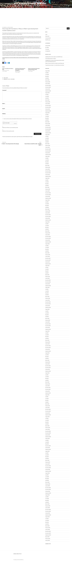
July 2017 (46, 267)
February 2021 (47, 189)
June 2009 (47, 442)
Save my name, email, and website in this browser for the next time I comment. (18, 118)
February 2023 (47, 145)
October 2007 (47, 447)
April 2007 (47, 458)
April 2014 (47, 338)
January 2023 (47, 147)
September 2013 (48, 351)
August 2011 (47, 394)
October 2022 (47, 152)
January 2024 (47, 125)
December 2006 (48, 465)
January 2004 (47, 529)
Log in (46, 34)
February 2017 (47, 276)
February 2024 (47, 123)
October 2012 (47, 369)
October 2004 (47, 513)
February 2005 (47, 505)
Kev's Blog (6, 77)
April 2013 (47, 358)
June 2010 (47, 420)
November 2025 (48, 87)
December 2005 (48, 487)
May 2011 (46, 400)
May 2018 (47, 249)
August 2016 (47, 287)
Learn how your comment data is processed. (25, 136)
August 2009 (47, 438)
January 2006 (47, 485)
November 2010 (48, 411)
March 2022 (47, 165)
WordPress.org (47, 39)
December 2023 (48, 127)
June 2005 (47, 498)
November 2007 (48, 445)
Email (3, 108)
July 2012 (46, 374)
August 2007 (47, 451)
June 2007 (47, 454)
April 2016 (47, 294)
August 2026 (47, 70)
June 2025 (47, 96)
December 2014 (48, 323)
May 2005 (47, 500)
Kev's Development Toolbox (30, 3)
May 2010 (47, 422)
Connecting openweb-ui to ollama (50, 58)
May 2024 (47, 118)
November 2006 (48, 467)
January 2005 (47, 507)
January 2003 (47, 540)
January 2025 (47, 103)
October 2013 (47, 349)
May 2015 (47, 314)
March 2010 (47, 425)
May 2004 (47, 522)
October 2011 (47, 391)
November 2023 (48, 129)
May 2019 (47, 227)
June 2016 (47, 291)
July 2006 (47, 474)
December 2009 (48, 431)
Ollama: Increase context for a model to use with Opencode (54, 63)
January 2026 (47, 83)
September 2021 (48, 176)
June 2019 (47, 225)
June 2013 (47, 354)
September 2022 (48, 154)
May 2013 (47, 356)
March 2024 (47, 121)
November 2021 (48, 172)
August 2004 (47, 516)
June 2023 (47, 138)
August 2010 (47, 416)
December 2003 (48, 531)
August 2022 (47, 156)
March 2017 (47, 274)
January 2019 (47, 234)
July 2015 (46, 311)
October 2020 (47, 196)
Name (3, 103)
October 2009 (47, 434)
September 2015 (48, 307)
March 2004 (47, 525)
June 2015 (47, 312)
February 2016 (47, 298)
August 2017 (47, 265)
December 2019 (48, 214)
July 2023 (46, 136)
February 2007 (47, 462)
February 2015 (47, 320)
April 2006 (47, 480)
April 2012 (47, 380)
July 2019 (46, 223)
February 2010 (47, 427)
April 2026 (47, 78)
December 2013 (48, 345)
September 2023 (48, 132)
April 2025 (47, 98)
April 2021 (47, 185)
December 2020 (48, 192)
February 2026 (47, 81)
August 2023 (47, 134)
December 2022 (48, 149)
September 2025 (48, 90)
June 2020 (47, 203)
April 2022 (47, 163)
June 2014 (47, 334)
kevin (12, 27)
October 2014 (47, 327)
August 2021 (47, 178)
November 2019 (48, 216)
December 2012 (47, 365)
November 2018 (48, 238)
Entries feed (47, 36)
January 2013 (47, 363)
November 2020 (48, 194)
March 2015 (47, 318)
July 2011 (46, 396)
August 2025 (47, 92)
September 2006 (48, 471)
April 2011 (47, 402)
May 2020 (47, 205)
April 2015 (47, 316)
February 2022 (47, 167)
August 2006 (47, 473)
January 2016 (47, 300)
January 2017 (47, 278)
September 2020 (48, 198)
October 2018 (47, 240)
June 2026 (47, 74)
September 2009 (48, 436)
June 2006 (47, 476)
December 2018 (48, 236)
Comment (4, 90)
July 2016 (46, 289)
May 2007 (47, 456)
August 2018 (47, 243)
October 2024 (47, 109)
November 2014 (48, 325)
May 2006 (47, 478)
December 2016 (48, 280)
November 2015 (48, 303)
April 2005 (47, 502)
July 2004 (47, 518)
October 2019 (47, 218)
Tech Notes (47, 49)
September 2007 (48, 449)
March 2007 (47, 460)
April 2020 (47, 207)
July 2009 (47, 440)
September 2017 (48, 263)
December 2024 (48, 105)
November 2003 (48, 533)
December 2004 (48, 509)
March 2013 (47, 360)
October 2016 (47, 283)
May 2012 (47, 378)
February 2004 (47, 527)
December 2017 (47, 258)
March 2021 (47, 187)
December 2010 (48, 409)
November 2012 (48, 367)
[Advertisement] (36, 15)
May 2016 (47, 292)
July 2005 (47, 496)
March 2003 (47, 536)
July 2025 (46, 94)
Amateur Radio (47, 45)
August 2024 (47, 112)
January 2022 (47, 169)
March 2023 (47, 143)
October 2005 (47, 491)
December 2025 (48, 85)
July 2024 (46, 114)
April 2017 (47, 272)
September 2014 (48, 329)
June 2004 (47, 520)
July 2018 (46, 245)
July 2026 (46, 72)
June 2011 (47, 398)
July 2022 (46, 158)
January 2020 (47, 212)
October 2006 (47, 469)
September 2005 (48, 493)
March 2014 (47, 340)
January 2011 (47, 407)
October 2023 (47, 130)
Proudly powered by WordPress (18, 559)
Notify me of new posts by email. (8, 131)
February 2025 (47, 101)
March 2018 (47, 252)
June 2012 (47, 376)
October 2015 (47, 305)
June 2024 (47, 116)
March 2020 (47, 209)
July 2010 (46, 418)
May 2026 (47, 76)
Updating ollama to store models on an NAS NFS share (53, 56)
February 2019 (47, 232)
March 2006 (47, 482)
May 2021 (47, 183)
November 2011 (47, 389)
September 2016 (48, 285)
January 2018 (47, 256)
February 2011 (47, 405)
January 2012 (47, 385)
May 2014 (47, 336)
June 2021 (47, 181)
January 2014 (47, 343)
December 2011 (47, 387)
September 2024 (48, 110)
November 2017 (48, 260)
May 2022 (47, 161)
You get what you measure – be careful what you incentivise (54, 65)
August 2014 (47, 331)
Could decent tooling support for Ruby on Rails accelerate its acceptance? (20, 69)
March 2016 (47, 296)
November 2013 (48, 347)
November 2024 (48, 107)
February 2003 (47, 538)
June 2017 (47, 269)
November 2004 (48, 511)
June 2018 (47, 247)
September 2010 (48, 414)
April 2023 (47, 141)
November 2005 (48, 489)
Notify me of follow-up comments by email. (10, 127)
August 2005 (47, 494)
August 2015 (47, 309)
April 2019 (47, 229)
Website (4, 113)
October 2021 (47, 174)
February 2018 (47, 254)
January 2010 (47, 429)
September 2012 (48, 371)
